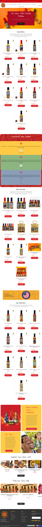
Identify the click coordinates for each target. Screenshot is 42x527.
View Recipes (21, 475)
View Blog (21, 503)
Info (30, 4)
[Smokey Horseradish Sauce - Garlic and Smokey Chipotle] (21, 385)
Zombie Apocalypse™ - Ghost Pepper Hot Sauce (21, 100)
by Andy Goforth (7, 497)
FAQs (22, 514)
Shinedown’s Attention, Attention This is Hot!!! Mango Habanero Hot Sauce (34, 346)
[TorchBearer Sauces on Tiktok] (36, 520)
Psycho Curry (3, 146)
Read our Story (9, 450)
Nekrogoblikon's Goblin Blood (8, 175)
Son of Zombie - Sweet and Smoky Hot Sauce (8, 77)
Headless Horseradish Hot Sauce (21, 123)
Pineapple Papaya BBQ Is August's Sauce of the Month (10, 495)
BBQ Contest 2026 (21, 6)
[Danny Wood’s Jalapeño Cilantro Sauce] (21, 362)
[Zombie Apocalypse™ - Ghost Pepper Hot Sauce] (21, 92)
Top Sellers (21, 32)
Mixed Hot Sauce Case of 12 (35, 210)
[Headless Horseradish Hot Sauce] (21, 116)
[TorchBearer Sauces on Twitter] (35, 520)
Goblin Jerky (7, 469)
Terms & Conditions (24, 516)
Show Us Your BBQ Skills (28, 494)
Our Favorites (20, 303)
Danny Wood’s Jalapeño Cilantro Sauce (21, 369)
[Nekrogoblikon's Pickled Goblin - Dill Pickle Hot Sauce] (8, 45)
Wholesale (33, 4)
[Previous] (1, 489)
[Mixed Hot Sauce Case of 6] (8, 226)
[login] (39, 5)
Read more (7, 471)
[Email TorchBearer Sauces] (39, 520)
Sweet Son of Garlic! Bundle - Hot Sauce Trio (8, 211)
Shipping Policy (23, 521)
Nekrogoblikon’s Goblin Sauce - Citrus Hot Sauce (34, 53)
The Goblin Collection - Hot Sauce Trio (21, 210)
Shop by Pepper (13, 516)
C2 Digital (8, 526)
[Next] (39, 489)
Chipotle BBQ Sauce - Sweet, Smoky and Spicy (8, 346)
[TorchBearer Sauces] (3, 5)
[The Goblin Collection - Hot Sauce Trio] (21, 203)
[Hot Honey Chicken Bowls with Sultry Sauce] (21, 464)
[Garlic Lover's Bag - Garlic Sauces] (34, 226)
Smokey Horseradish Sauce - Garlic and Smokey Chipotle (21, 393)
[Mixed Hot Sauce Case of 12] (34, 203)
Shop (7, 4)
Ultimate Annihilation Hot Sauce (21, 323)
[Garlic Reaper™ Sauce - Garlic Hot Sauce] (21, 45)
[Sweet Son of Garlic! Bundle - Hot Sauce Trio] (8, 203)
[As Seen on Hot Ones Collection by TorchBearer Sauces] (34, 247)
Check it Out (21, 23)
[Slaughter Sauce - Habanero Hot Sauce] (34, 316)
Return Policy (23, 519)
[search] (38, 5)
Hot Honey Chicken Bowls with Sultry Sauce (21, 470)
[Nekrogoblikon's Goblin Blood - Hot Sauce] (34, 92)
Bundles (10, 4)
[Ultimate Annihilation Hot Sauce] (21, 316)
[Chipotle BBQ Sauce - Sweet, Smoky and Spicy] (8, 338)
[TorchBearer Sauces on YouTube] (38, 520)
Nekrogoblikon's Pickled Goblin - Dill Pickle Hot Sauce (8, 53)
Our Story (24, 4)
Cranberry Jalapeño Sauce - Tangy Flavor (8, 370)
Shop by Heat (14, 4)
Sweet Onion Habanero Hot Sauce (21, 76)
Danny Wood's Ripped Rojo (8, 323)
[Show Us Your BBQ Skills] (28, 488)
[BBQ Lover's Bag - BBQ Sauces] (21, 226)
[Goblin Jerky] (7, 464)
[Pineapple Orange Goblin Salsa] (34, 464)
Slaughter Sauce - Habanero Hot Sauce (34, 323)
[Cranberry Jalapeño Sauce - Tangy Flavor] (8, 362)
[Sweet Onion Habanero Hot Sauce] (21, 69)
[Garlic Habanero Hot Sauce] (34, 69)
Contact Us (23, 513)
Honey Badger (4, 160)
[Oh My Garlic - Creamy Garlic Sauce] (8, 92)
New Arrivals (20, 189)
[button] (7, 56)
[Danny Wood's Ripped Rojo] (8, 316)
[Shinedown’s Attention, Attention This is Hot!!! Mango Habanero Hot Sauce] (34, 338)
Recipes (27, 4)
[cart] (40, 5)
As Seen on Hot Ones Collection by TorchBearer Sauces (35, 252)
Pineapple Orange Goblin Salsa (34, 470)
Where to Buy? (19, 4)
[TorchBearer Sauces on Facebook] (32, 520)
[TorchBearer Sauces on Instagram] (33, 520)
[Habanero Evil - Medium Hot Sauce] (21, 338)
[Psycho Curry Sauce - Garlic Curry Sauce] (34, 362)
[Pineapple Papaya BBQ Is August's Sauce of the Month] (10, 488)
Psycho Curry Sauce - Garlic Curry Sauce (34, 370)
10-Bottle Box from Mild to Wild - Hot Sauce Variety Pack (21, 279)
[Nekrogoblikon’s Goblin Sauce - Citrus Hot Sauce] (34, 45)
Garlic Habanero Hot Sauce (34, 76)
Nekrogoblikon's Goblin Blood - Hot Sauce (34, 100)
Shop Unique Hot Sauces (31, 428)
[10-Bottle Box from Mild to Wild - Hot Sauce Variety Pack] (21, 272)
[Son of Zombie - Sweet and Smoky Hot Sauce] (8, 69)
